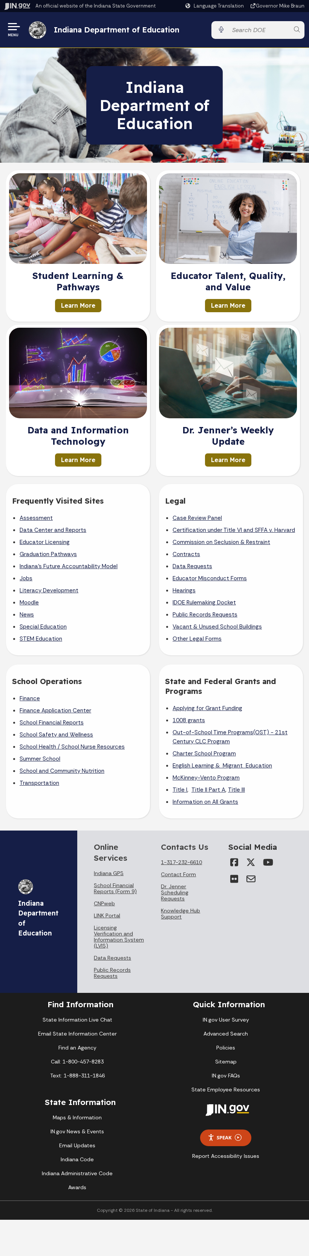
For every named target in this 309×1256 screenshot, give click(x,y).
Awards (77, 1187)
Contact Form (178, 874)
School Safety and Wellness (56, 734)
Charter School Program (204, 753)
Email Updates (77, 1145)
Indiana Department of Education (116, 29)
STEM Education (41, 639)
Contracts (186, 554)
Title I (180, 790)
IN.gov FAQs (226, 1075)
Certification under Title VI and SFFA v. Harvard (234, 530)
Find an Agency (77, 1047)
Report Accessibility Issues (225, 1156)
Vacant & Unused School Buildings (217, 626)
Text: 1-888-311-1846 (77, 1075)
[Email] (251, 879)
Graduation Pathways (48, 554)
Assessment (36, 518)
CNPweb (104, 903)
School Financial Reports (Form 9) (115, 888)
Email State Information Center (77, 1033)
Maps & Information (77, 1117)
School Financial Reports (52, 722)
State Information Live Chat (77, 1019)
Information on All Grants (205, 802)
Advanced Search (225, 1033)
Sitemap (226, 1061)
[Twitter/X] (251, 862)
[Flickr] (234, 879)
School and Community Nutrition (62, 771)
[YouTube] (268, 862)
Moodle (29, 602)
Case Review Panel (197, 518)
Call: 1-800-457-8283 (77, 1061)
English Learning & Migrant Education (222, 765)
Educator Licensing (45, 542)
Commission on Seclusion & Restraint (221, 542)
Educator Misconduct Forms (210, 578)
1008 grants (189, 720)
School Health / (40, 747)
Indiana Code (77, 1159)
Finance (30, 698)
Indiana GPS (109, 873)
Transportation (39, 783)
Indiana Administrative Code (77, 1173)
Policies (225, 1047)
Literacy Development (49, 590)
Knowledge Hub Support (180, 913)
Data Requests (192, 566)
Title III (236, 790)
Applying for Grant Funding (207, 708)
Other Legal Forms (197, 639)
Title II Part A (208, 790)
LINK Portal (107, 915)
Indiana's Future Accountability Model (69, 566)
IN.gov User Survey (226, 1019)
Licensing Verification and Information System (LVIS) (119, 936)
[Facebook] (234, 862)
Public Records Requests (205, 614)
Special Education (43, 626)
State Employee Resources (225, 1089)
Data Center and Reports (53, 530)
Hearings (184, 590)
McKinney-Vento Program (206, 777)
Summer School (40, 759)
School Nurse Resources (93, 747)
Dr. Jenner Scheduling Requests (174, 892)
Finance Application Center (55, 710)
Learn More (78, 305)
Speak (224, 1137)
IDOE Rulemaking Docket (204, 602)
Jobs (26, 578)
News (27, 614)
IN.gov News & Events (77, 1131)
